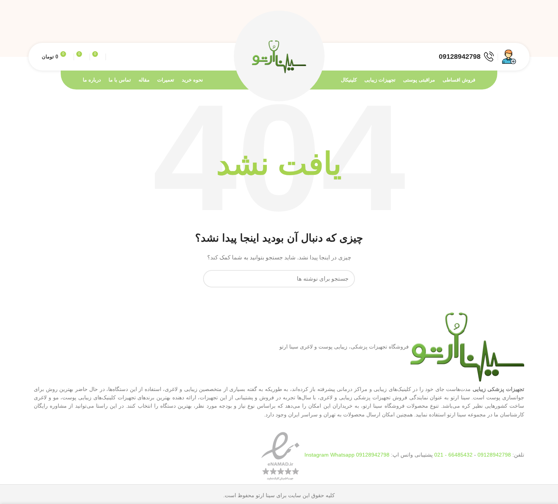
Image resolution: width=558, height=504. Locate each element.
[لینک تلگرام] (477, 28)
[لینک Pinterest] (494, 28)
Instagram (317, 455)
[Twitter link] (503, 28)
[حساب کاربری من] (509, 56)
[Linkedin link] (486, 28)
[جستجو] (213, 278)
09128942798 (494, 455)
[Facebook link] (512, 28)
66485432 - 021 (453, 455)
